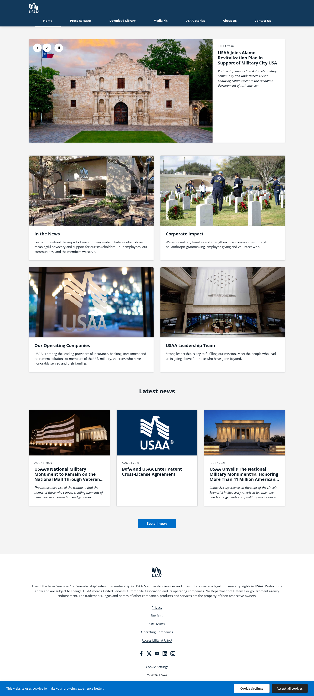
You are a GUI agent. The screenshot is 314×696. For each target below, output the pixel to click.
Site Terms (157, 624)
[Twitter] (149, 653)
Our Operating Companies (62, 345)
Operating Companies (157, 632)
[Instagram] (172, 653)
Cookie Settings (157, 667)
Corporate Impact (185, 234)
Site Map (157, 615)
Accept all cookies (290, 688)
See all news (157, 523)
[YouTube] (157, 653)
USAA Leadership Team (190, 345)
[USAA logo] (157, 572)
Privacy (157, 607)
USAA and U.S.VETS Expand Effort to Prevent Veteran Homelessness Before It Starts (246, 60)
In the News (47, 234)
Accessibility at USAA (157, 640)
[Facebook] (141, 653)
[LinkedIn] (165, 653)
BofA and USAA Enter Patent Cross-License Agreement (152, 471)
